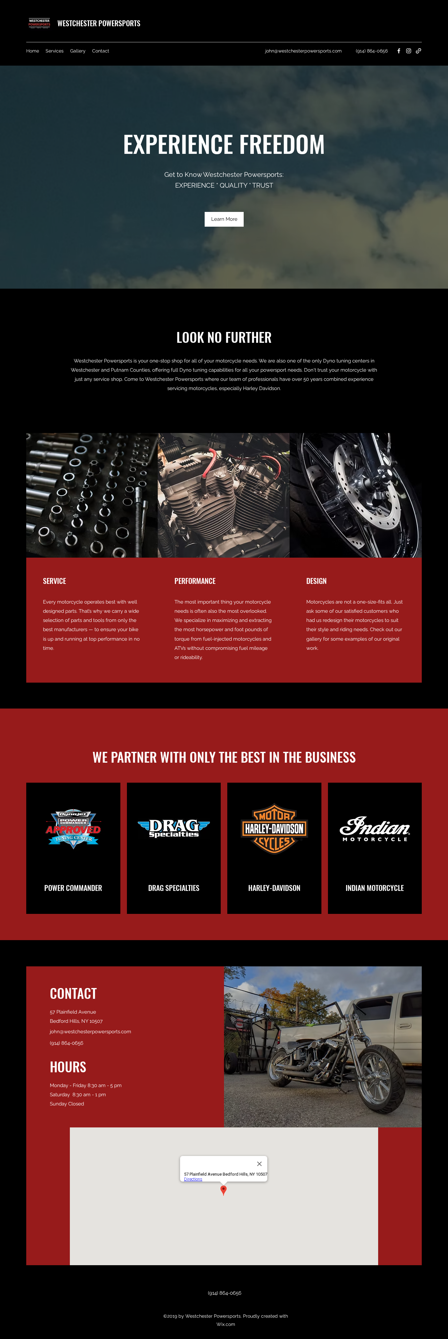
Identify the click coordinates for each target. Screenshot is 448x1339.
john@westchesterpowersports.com (303, 50)
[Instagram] (408, 51)
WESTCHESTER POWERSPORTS (98, 23)
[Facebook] (399, 51)
